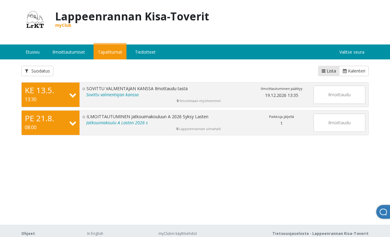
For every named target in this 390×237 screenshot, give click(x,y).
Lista (330, 71)
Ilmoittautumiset (68, 52)
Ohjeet (28, 233)
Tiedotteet (145, 52)
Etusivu (33, 52)
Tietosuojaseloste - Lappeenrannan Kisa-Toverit (320, 233)
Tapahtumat (110, 52)
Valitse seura (351, 52)
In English (95, 233)
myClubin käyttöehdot (177, 233)
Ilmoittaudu (339, 94)
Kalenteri (356, 71)
